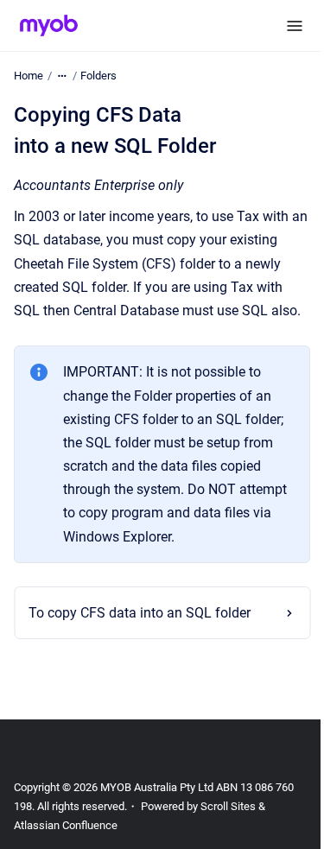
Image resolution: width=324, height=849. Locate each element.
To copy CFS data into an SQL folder (140, 636)
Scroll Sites (228, 829)
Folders (98, 75)
